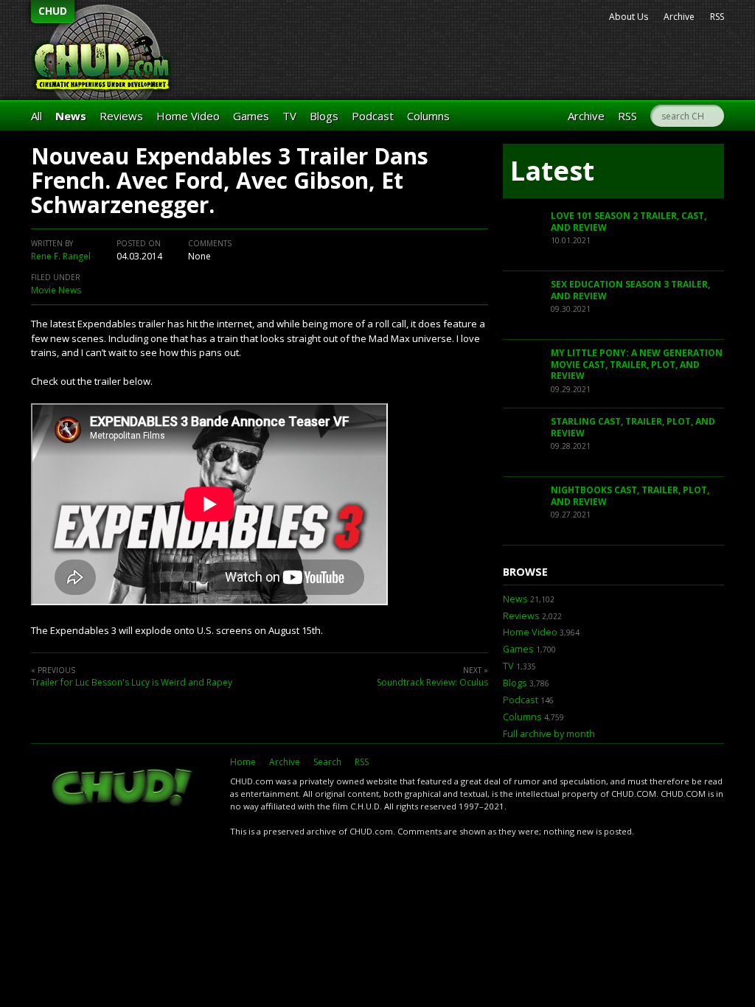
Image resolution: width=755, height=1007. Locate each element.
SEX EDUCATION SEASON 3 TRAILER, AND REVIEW (630, 290)
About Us (628, 16)
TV (289, 115)
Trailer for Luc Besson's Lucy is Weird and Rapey (131, 682)
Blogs (324, 115)
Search (327, 762)
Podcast (373, 115)
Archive (679, 16)
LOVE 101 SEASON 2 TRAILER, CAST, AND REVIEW (628, 221)
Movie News (56, 290)
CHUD (52, 11)
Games (251, 115)
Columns (428, 115)
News (70, 115)
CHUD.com (123, 789)
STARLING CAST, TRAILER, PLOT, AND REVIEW (633, 427)
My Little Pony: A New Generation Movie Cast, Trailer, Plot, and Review (637, 364)
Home (243, 762)
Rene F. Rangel (61, 256)
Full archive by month (549, 734)
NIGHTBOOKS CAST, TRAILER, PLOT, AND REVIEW (630, 496)
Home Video (188, 115)
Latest (552, 171)
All (36, 115)
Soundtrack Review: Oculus (432, 682)
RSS (717, 16)
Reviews (121, 115)
